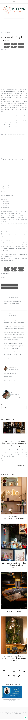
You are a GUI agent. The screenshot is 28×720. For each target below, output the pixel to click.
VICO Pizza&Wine (14, 612)
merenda (15, 274)
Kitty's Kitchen (14, 10)
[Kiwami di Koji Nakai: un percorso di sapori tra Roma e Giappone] (14, 635)
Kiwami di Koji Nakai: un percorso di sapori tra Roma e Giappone (14, 658)
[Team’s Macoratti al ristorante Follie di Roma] (14, 496)
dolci (13, 32)
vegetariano (3, 277)
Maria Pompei (11, 313)
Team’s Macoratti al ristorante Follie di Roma (14, 517)
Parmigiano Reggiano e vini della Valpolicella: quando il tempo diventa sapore (14, 443)
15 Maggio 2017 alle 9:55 (13, 297)
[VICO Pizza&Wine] (14, 591)
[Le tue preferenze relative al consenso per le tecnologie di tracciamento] (25, 717)
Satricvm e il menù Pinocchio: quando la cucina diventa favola (14, 565)
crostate (8, 274)
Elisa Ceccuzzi (11, 367)
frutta (13, 274)
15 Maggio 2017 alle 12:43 (13, 369)
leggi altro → (19, 397)
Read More (21, 465)
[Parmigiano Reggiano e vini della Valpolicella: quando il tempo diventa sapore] (14, 428)
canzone (3, 95)
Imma (10, 295)
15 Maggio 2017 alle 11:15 (13, 315)
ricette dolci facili (21, 274)
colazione (5, 274)
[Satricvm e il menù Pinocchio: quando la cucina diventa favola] (14, 542)
